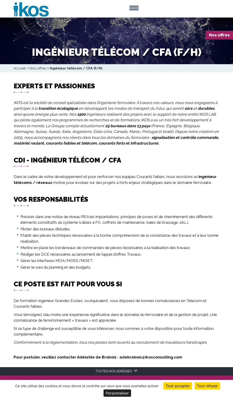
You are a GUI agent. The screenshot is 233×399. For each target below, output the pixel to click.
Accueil (20, 68)
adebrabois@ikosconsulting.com (150, 357)
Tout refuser (207, 386)
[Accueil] (31, 9)
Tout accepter (178, 386)
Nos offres (219, 35)
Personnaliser (117, 393)
